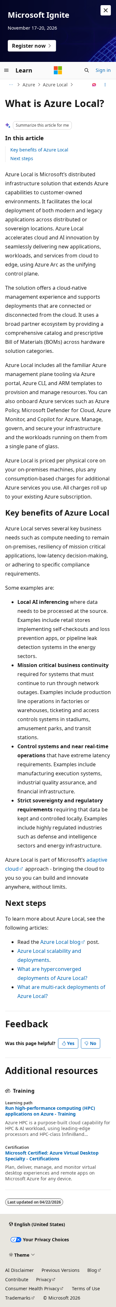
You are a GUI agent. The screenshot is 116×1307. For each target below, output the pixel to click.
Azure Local (55, 85)
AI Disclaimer (19, 1270)
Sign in (103, 70)
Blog (92, 1270)
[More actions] (105, 85)
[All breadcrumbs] (10, 85)
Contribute (16, 1279)
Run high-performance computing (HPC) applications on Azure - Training (50, 1111)
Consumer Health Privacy (32, 1288)
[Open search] (86, 70)
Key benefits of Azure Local (39, 150)
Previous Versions (61, 1270)
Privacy (43, 1279)
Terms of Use (86, 1288)
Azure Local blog (60, 941)
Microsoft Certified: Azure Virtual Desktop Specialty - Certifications (52, 1156)
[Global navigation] (6, 70)
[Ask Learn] (94, 85)
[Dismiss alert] (106, 10)
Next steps (21, 158)
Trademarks (18, 1298)
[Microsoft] (58, 70)
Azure (29, 85)
